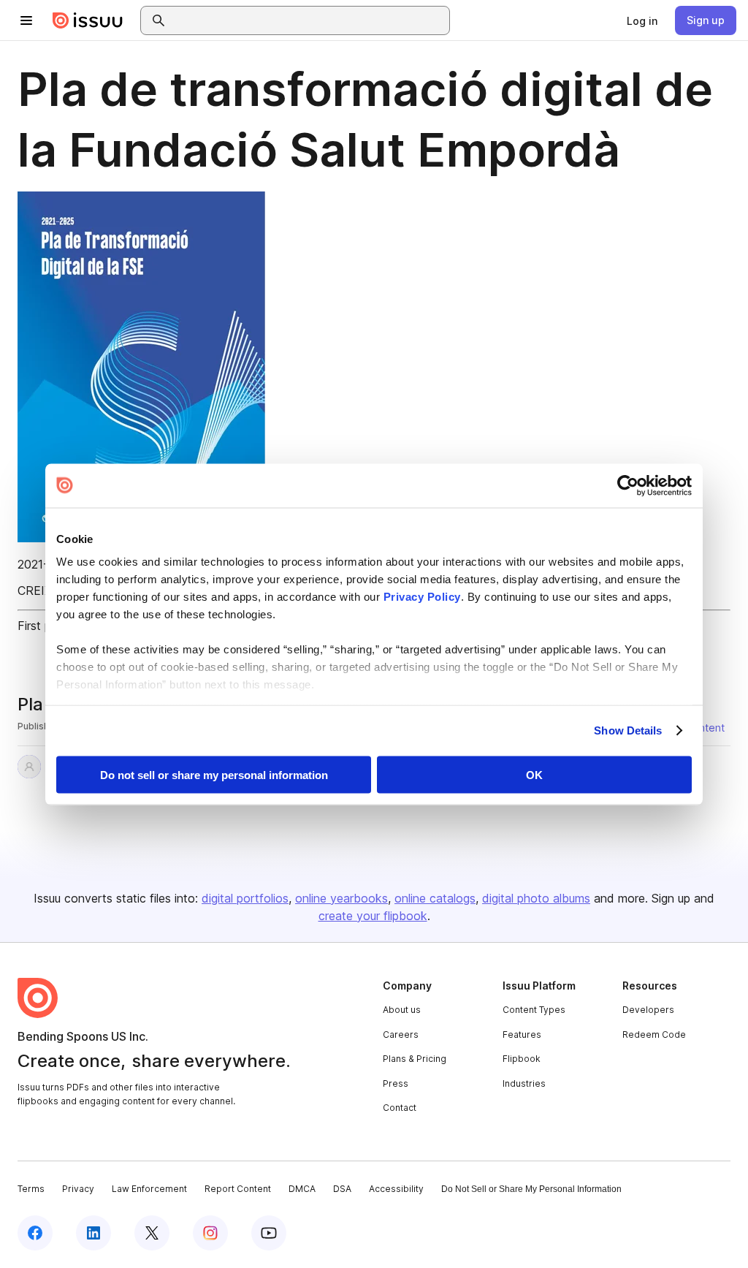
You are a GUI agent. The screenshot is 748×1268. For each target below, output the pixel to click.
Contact (399, 1107)
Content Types (534, 1009)
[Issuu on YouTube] (268, 1232)
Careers (401, 1034)
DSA (342, 1188)
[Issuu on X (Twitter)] (151, 1232)
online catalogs (435, 898)
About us (402, 1009)
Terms (31, 1188)
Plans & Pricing (414, 1058)
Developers (648, 1009)
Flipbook (522, 1058)
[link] (642, 20)
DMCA (302, 1188)
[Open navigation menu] (26, 20)
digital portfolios (245, 898)
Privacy (78, 1188)
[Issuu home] (88, 20)
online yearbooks (341, 898)
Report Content (238, 1188)
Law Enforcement (149, 1188)
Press (395, 1083)
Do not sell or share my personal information (214, 774)
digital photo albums (536, 898)
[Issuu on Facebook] (35, 1232)
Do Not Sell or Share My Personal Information (531, 1189)
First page (44, 625)
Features (522, 1034)
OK (534, 774)
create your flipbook (372, 915)
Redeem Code (654, 1034)
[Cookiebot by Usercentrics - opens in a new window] (628, 485)
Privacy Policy (422, 597)
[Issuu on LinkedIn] (93, 1232)
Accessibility (396, 1188)
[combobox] (308, 20)
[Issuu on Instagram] (210, 1232)
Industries (524, 1083)
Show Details (628, 730)
